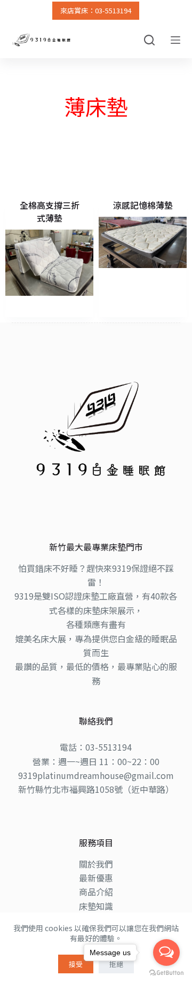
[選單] (175, 40)
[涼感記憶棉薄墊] (143, 242)
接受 (76, 964)
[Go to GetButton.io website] (166, 973)
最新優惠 (96, 877)
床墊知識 (96, 906)
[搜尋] (149, 40)
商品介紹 (96, 891)
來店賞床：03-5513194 (95, 10)
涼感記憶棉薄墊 (143, 205)
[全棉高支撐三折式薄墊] (49, 263)
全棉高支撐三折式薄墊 (49, 211)
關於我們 (96, 863)
